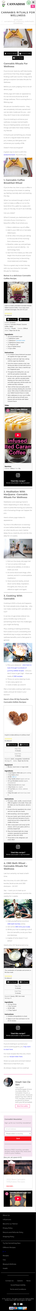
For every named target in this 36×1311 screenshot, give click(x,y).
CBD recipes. (18, 676)
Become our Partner (10, 1224)
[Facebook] (14, 1304)
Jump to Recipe (11, 53)
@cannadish (15, 483)
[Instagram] (18, 1304)
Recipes (6, 1255)
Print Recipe (19, 58)
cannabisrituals (9, 21)
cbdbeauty (20, 21)
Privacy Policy (7, 1228)
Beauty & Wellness (9, 1264)
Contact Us (9, 1281)
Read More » (10, 1186)
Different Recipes (9, 1247)
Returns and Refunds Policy (13, 1232)
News (28, 1281)
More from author (22, 1106)
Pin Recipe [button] (25, 319)
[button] (5, 313)
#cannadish (26, 483)
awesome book (9, 155)
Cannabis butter (20, 340)
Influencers (7, 1219)
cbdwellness (18, 23)
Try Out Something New (11, 1243)
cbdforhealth (29, 21)
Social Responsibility (18, 1285)
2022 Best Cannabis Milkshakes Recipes (15, 1180)
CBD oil (14, 777)
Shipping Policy (8, 1236)
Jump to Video (26, 53)
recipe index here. (16, 1056)
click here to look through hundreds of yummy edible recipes (19, 668)
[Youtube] (21, 1304)
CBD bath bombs (13, 924)
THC (4, 1260)
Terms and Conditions (18, 1289)
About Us (6, 1215)
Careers (20, 1281)
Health (5, 1268)
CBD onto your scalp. (22, 927)
